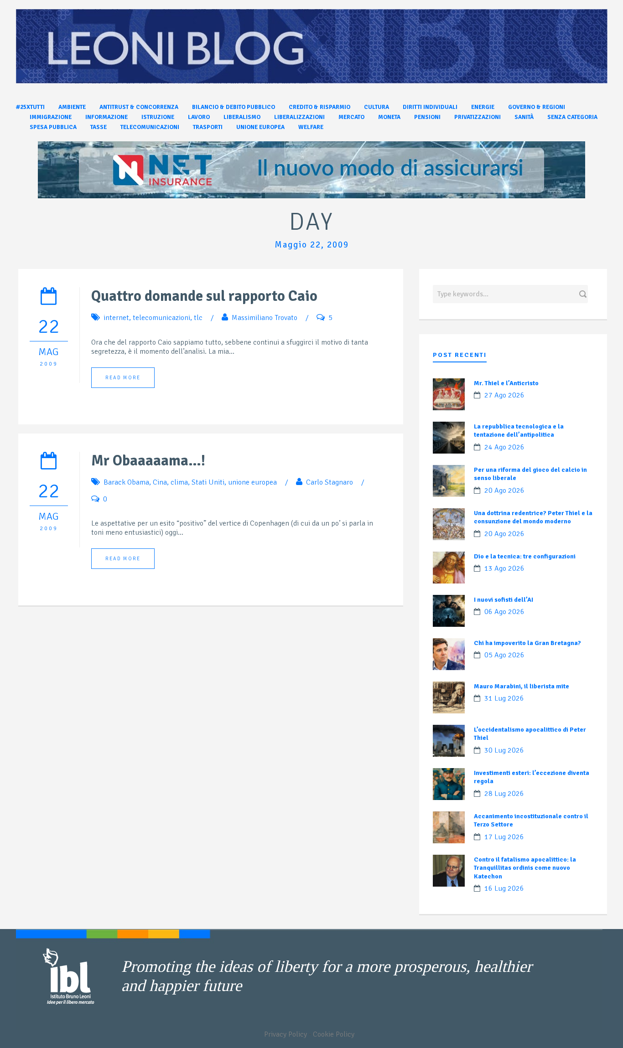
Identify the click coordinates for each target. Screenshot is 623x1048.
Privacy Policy (285, 1034)
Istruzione (157, 117)
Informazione (106, 117)
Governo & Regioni (536, 107)
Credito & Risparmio (319, 107)
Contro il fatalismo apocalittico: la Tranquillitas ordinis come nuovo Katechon (525, 868)
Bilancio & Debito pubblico (233, 107)
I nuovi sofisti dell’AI (503, 600)
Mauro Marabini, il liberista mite (521, 686)
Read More (122, 378)
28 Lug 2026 (504, 793)
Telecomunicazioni (149, 127)
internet (116, 317)
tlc (198, 317)
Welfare (310, 127)
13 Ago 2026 (504, 568)
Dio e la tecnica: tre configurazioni (525, 556)
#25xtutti (30, 107)
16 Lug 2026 (504, 888)
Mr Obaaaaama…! (148, 461)
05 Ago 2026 (504, 655)
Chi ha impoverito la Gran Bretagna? (527, 643)
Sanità (524, 117)
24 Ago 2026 (504, 447)
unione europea (252, 482)
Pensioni (427, 117)
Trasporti (208, 127)
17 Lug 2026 (504, 836)
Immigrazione (51, 117)
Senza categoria (572, 117)
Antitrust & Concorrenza (138, 107)
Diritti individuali (430, 107)
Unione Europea (260, 127)
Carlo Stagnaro (329, 482)
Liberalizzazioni (299, 117)
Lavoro (199, 117)
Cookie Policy (333, 1034)
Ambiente (72, 107)
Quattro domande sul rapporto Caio (204, 296)
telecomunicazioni (161, 317)
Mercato (351, 117)
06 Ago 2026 (504, 611)
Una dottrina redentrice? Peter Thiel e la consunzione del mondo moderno (533, 517)
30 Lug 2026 (504, 750)
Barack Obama (126, 482)
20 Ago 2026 (504, 490)
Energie (482, 107)
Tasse (98, 127)
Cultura (376, 107)
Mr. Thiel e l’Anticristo (506, 383)
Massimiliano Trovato (264, 317)
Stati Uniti (208, 482)
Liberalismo (241, 117)
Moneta (389, 117)
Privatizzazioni (477, 117)
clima (179, 482)
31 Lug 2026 (504, 698)
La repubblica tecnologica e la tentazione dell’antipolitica (519, 431)
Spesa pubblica (53, 127)
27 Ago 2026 (504, 395)
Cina (160, 482)
